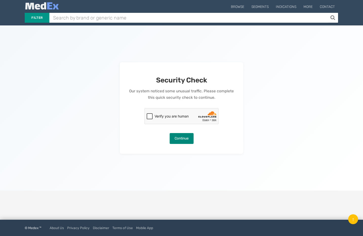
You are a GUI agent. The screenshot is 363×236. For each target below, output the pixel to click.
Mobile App (144, 228)
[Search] (333, 18)
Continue (182, 138)
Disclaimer (101, 228)
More (308, 7)
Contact (327, 7)
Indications (286, 7)
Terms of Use (122, 228)
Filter (37, 18)
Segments (260, 7)
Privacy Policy (78, 228)
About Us (57, 228)
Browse (237, 7)
